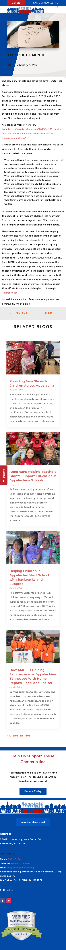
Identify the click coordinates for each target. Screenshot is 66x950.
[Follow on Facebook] (2, 900)
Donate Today (33, 791)
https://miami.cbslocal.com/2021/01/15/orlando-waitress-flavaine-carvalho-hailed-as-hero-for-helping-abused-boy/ (31, 134)
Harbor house (10, 292)
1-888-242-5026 (20, 863)
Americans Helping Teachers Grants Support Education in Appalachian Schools (33, 476)
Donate (16, 2)
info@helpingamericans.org (21, 867)
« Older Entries (19, 735)
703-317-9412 (15, 859)
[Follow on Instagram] (8, 900)
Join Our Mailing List (33, 822)
